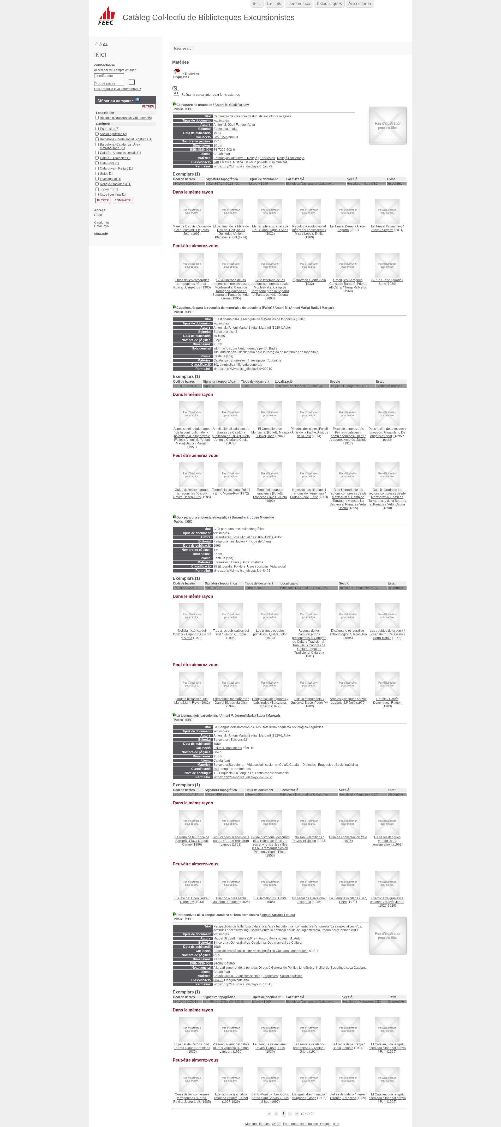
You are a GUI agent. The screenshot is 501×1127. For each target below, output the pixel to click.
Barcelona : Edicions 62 (230, 740)
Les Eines (220, 137)
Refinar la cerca (192, 95)
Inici (257, 3)
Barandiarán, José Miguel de (253, 517)
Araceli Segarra (382, 230)
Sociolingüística (347, 765)
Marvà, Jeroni (394, 902)
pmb (336, 1124)
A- (97, 43)
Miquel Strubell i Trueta (278, 915)
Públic (178, 109)
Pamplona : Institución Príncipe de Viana (242, 541)
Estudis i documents (227, 748)
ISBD (189, 109)
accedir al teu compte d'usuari (115, 70)
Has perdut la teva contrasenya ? (117, 89)
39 (215, 566)
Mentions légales (257, 1124)
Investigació (256, 360)
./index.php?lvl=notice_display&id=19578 (242, 166)
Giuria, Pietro (277, 852)
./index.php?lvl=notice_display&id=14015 (242, 984)
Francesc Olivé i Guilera (270, 497)
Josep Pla (304, 902)
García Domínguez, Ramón (387, 700)
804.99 (218, 980)
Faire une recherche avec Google (307, 1124)
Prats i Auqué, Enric (304, 497)
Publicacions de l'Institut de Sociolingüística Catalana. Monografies (260, 951)
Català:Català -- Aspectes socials (236, 976)
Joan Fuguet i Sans (274, 230)
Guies (235, 562)
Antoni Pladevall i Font (229, 235)
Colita (282, 898)
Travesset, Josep (304, 841)
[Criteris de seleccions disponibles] (177, 95)
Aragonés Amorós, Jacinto (348, 440)
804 (216, 769)
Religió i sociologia (290, 158)
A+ (105, 44)
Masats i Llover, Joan (272, 434)
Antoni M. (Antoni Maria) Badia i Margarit (304, 308)
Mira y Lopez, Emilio (309, 234)
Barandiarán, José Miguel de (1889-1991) (243, 537)
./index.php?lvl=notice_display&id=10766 (242, 777)
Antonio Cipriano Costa (231, 440)
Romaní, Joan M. (281, 938)
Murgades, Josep (304, 1098)
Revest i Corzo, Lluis (270, 1048)
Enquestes (192, 73)
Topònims (274, 360)
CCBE (276, 1124)
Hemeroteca (299, 3)
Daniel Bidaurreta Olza (231, 702)
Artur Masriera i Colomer (229, 900)
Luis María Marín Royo (191, 700)
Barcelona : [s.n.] (225, 332)
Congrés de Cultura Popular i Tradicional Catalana (309, 648)
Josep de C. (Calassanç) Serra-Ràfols (387, 636)
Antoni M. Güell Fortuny (231, 105)
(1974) (348, 839)
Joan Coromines (198, 1048)
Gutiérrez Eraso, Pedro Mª (309, 702)
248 (216, 162)
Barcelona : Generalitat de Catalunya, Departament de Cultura (257, 942)
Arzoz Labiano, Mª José (349, 700)
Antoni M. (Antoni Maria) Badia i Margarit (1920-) (247, 327)
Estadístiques (329, 3)
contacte (101, 234)
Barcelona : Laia (225, 129)
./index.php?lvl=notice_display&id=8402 (241, 570)
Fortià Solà (318, 280)
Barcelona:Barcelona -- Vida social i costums (245, 765)
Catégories (104, 124)
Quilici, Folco (278, 634)
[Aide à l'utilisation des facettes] (137, 99)
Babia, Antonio (343, 1048)
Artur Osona (279, 295)
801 (216, 364)
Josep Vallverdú (355, 287)
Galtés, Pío (359, 634)
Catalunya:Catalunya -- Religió (235, 158)
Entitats (274, 3)
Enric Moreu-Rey (227, 493)
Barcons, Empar (234, 634)
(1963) (387, 840)
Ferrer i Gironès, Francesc (348, 1096)
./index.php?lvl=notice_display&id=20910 (242, 369)
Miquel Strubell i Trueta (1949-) (235, 938)
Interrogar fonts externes (222, 95)
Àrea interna (359, 3)
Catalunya (220, 360)
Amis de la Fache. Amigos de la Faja (309, 434)
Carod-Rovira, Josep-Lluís (190, 285)
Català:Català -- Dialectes (297, 765)
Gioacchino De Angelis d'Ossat (387, 434)
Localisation (105, 113)
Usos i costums (252, 562)
